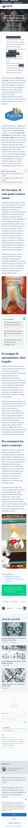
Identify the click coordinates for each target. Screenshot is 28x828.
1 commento (17, 25)
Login (24, 713)
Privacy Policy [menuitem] (7, 2)
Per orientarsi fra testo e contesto (12, 182)
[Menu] (25, 6)
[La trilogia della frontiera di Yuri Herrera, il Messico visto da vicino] (14, 629)
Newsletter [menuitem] (14, 0)
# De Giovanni (6, 601)
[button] (26, 799)
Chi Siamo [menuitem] (5, 0)
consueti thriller (7, 99)
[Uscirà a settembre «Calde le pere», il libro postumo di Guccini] (14, 652)
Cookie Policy (8, 826)
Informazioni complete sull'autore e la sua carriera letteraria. (14, 579)
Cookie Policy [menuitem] (18, 2)
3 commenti (13, 642)
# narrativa (22, 601)
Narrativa (10, 25)
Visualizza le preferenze (14, 823)
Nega (14, 818)
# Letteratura (14, 601)
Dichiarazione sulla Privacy (17, 826)
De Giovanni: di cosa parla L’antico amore (12, 175)
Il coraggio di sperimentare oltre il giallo (12, 179)
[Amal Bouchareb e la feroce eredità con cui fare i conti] (14, 675)
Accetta (14, 814)
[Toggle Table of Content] (24, 171)
